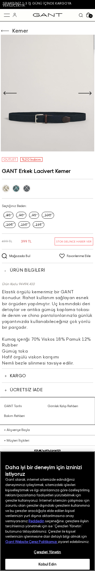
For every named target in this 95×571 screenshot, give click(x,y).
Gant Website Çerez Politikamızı (31, 541)
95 (34, 215)
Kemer (20, 31)
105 (9, 225)
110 (24, 225)
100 (48, 215)
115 (38, 225)
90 (21, 215)
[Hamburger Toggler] (7, 15)
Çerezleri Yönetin (47, 552)
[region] (47, 511)
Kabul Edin (47, 564)
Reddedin (36, 521)
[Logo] (47, 15)
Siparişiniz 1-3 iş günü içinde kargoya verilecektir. (37, 4)
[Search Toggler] (80, 15)
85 (8, 215)
